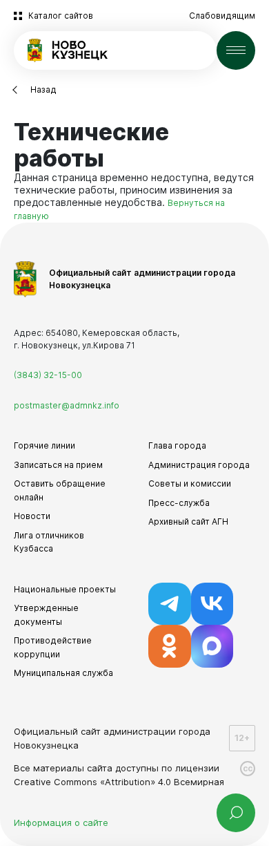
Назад (43, 89)
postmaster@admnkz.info (66, 405)
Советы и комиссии (189, 483)
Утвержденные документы (46, 615)
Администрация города (199, 465)
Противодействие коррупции (53, 647)
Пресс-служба (179, 503)
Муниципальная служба (63, 673)
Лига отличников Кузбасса (49, 542)
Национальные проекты (65, 589)
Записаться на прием (58, 465)
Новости (32, 516)
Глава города (177, 445)
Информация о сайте (61, 822)
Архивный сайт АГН (188, 521)
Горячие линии (44, 445)
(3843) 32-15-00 (48, 375)
